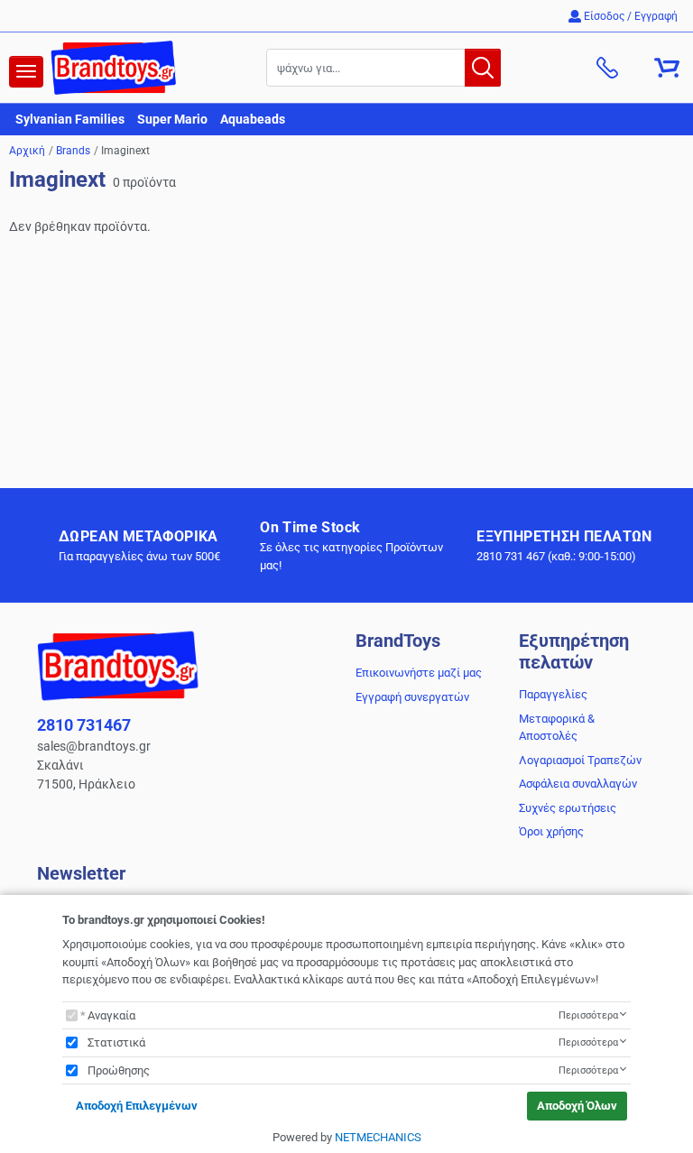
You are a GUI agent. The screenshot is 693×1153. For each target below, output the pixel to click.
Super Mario (172, 119)
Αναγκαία (111, 1015)
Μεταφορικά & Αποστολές (557, 727)
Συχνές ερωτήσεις (567, 808)
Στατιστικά (116, 1042)
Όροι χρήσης (551, 831)
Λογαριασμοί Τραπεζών (580, 760)
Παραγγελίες (553, 694)
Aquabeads (252, 119)
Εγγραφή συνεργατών (412, 697)
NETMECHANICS (378, 1137)
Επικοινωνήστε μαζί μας (419, 672)
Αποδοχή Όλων (577, 1105)
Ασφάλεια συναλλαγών (578, 783)
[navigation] (26, 72)
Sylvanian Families (70, 119)
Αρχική (27, 150)
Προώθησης (119, 1070)
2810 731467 (84, 724)
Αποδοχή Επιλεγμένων (137, 1105)
